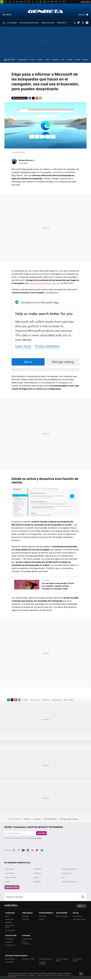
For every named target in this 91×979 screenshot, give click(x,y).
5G (63, 59)
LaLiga (85, 59)
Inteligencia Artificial (69, 882)
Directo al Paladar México (62, 960)
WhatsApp (37, 882)
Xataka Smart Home (9, 926)
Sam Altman (11, 59)
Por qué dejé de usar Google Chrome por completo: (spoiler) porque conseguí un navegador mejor (58, 586)
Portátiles (55, 59)
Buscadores (35, 700)
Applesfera (9, 922)
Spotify (40, 59)
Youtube (23, 850)
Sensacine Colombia (42, 963)
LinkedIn (42, 850)
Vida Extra (25, 919)
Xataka (7, 916)
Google (69, 59)
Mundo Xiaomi (10, 930)
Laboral (36, 877)
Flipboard (78, 22)
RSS (32, 850)
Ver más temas (12, 887)
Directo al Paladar (62, 916)
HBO (47, 59)
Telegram (87, 22)
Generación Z (23, 59)
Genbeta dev (66, 873)
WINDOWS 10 (62, 23)
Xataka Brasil (9, 962)
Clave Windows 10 (50, 819)
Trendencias (9, 939)
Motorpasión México (77, 960)
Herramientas (10, 873)
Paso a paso (9, 869)
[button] (27, 160)
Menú (9, 15)
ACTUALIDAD (12, 23)
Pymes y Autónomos (26, 943)
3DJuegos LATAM (28, 959)
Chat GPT (27, 819)
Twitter (74, 22)
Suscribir (41, 833)
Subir (80, 906)
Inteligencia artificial (69, 869)
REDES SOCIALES (48, 23)
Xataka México (10, 959)
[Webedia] (11, 905)
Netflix (7, 882)
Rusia (33, 59)
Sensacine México (45, 959)
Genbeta (45, 11)
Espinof (41, 919)
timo (63, 877)
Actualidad (45, 700)
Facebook (83, 22)
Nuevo (82, 15)
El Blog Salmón (27, 939)
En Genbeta (45, 580)
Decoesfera (9, 942)
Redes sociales (10, 877)
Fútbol (77, 59)
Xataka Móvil (9, 919)
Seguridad (37, 873)
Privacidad (69, 700)
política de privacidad (34, 838)
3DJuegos (25, 916)
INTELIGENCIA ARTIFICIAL (29, 23)
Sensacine (42, 916)
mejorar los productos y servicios (44, 283)
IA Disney (37, 819)
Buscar (83, 897)
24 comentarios (20, 98)
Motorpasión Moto (79, 919)
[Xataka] (2, 2)
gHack (31, 271)
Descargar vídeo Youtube (69, 819)
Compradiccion (10, 945)
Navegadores (56, 700)
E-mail (40, 98)
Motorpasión (77, 916)
